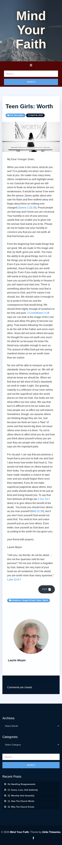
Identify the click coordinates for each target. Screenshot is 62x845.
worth (45, 600)
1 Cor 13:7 (44, 499)
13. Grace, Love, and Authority (23, 790)
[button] (31, 65)
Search (31, 82)
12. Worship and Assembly (21, 795)
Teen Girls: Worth (29, 106)
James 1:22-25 (27, 207)
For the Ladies (17, 115)
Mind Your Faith (19, 832)
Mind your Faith (31, 30)
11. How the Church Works (21, 801)
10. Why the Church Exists (21, 807)
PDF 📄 (46, 589)
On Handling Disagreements (21, 784)
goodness (16, 600)
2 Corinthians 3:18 (38, 313)
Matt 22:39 (37, 511)
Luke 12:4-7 (14, 579)
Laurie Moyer (17, 660)
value (38, 600)
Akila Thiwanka (51, 832)
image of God (29, 600)
